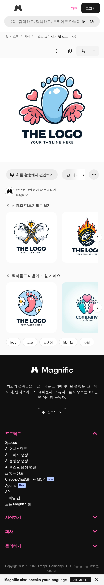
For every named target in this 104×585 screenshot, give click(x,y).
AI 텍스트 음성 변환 (20, 466)
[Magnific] (52, 371)
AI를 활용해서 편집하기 (35, 174)
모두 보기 (43, 205)
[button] (52, 412)
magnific (22, 195)
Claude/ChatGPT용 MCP (29, 479)
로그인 (90, 8)
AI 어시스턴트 (16, 448)
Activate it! (80, 579)
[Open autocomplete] (11, 21)
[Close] (97, 580)
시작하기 (13, 517)
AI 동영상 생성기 (18, 460)
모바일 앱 (12, 497)
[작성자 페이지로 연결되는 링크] (9, 192)
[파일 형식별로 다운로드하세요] (94, 51)
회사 (9, 531)
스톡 (16, 36)
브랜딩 (48, 342)
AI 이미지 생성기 (18, 454)
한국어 (52, 412)
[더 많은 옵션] (56, 51)
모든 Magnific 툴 (18, 503)
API (8, 491)
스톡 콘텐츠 (14, 473)
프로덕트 (13, 433)
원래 (29, 67)
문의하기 (13, 546)
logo (13, 342)
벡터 (27, 36)
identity (68, 342)
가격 (74, 8)
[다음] (83, 174)
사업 (87, 342)
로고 (30, 342)
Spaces (11, 442)
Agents (15, 485)
